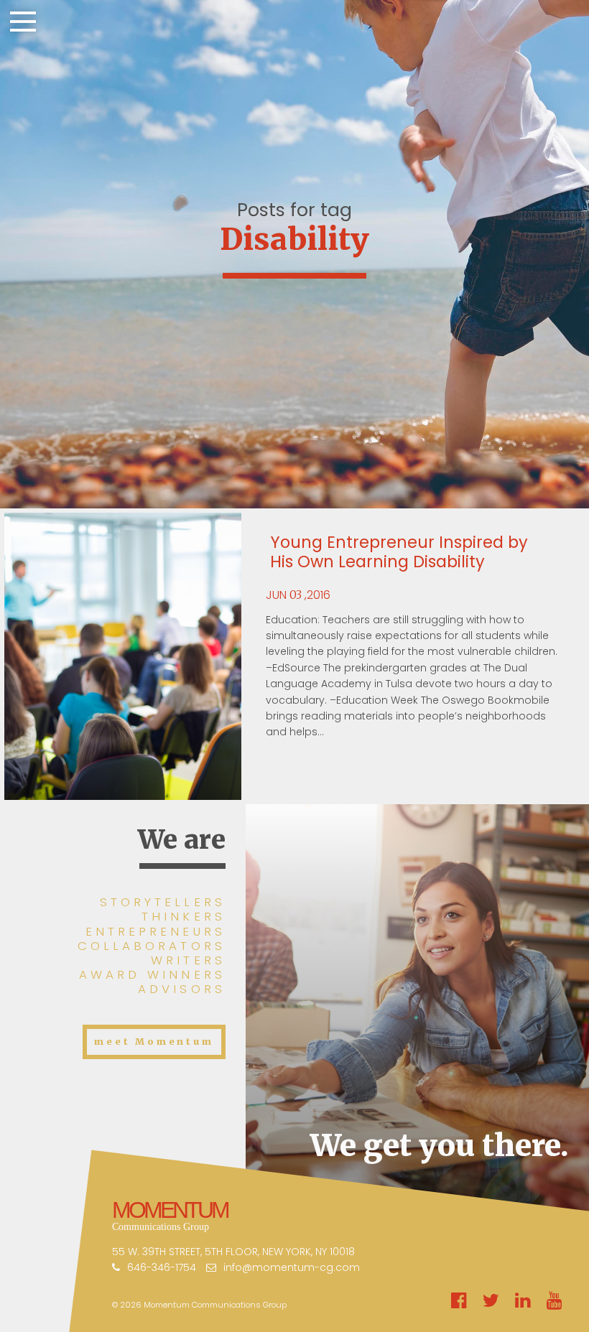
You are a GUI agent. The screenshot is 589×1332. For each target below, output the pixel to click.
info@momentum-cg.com (291, 1267)
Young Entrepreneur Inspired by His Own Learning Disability (399, 552)
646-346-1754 (161, 1267)
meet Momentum (153, 1041)
